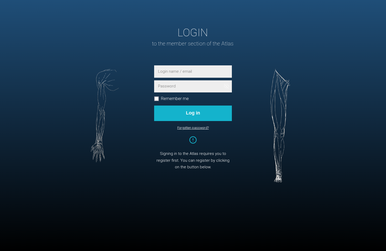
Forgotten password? (193, 128)
